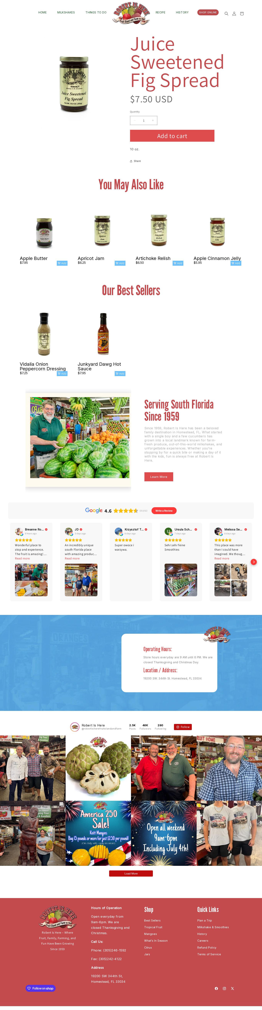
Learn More (158, 477)
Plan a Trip (204, 920)
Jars (147, 954)
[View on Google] (19, 531)
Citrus (148, 947)
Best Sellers (152, 920)
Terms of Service (209, 954)
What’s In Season (156, 940)
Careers (202, 940)
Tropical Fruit (153, 927)
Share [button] (137, 161)
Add (64, 263)
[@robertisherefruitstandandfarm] (75, 727)
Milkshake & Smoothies (213, 927)
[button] (226, 13)
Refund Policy (207, 947)
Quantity (135, 111)
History (202, 934)
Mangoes (150, 934)
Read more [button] (22, 558)
